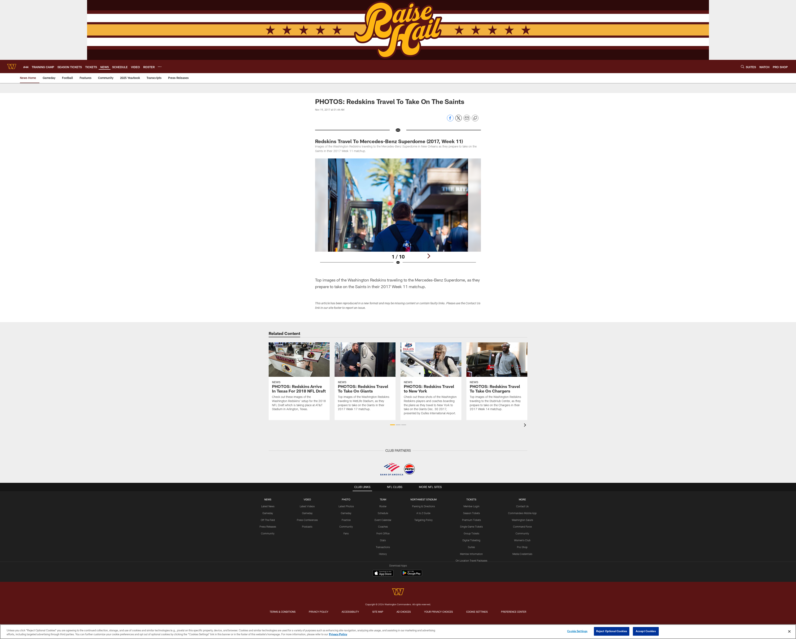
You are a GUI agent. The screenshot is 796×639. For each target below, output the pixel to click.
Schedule (383, 513)
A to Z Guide (423, 513)
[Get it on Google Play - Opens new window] (412, 575)
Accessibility (350, 611)
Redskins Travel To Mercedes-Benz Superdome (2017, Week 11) (389, 141)
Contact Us (522, 506)
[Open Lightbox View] (398, 214)
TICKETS (471, 499)
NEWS (267, 499)
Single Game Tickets (471, 526)
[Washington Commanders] (398, 592)
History (383, 553)
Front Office (383, 533)
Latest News (267, 506)
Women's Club (522, 540)
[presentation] (525, 425)
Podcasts (307, 526)
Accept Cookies (646, 631)
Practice (346, 519)
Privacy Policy (318, 611)
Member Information (471, 553)
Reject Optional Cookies (611, 631)
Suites (471, 547)
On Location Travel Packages (471, 560)
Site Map (377, 611)
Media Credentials (522, 553)
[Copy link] (475, 118)
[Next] (428, 256)
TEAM (383, 499)
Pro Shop (522, 547)
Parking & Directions (423, 506)
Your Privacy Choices (438, 611)
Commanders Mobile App (522, 513)
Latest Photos (346, 506)
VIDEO (307, 499)
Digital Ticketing (471, 540)
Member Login (471, 506)
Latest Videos (307, 506)
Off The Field (268, 519)
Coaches (383, 526)
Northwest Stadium (423, 499)
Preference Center (513, 611)
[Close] (789, 631)
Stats (383, 540)
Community (267, 533)
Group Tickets (471, 533)
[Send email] (467, 120)
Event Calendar (383, 519)
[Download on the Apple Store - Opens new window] (383, 573)
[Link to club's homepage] (12, 66)
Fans (346, 533)
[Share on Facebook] (450, 120)
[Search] (742, 66)
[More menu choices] (159, 66)
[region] (398, 631)
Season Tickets (471, 513)
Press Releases (268, 526)
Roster (383, 506)
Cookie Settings (477, 611)
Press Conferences (307, 519)
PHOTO (346, 499)
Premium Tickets (471, 519)
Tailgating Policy (423, 519)
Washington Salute (522, 519)
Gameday (267, 513)
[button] (392, 424)
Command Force (522, 526)
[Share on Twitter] (458, 120)
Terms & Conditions (283, 611)
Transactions (383, 547)
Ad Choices (404, 611)
